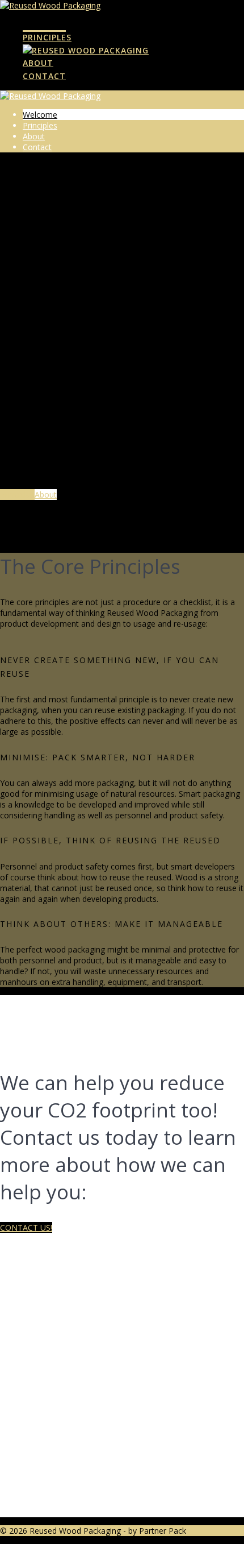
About (38, 62)
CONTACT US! (26, 1227)
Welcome (44, 24)
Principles (47, 37)
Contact (44, 76)
